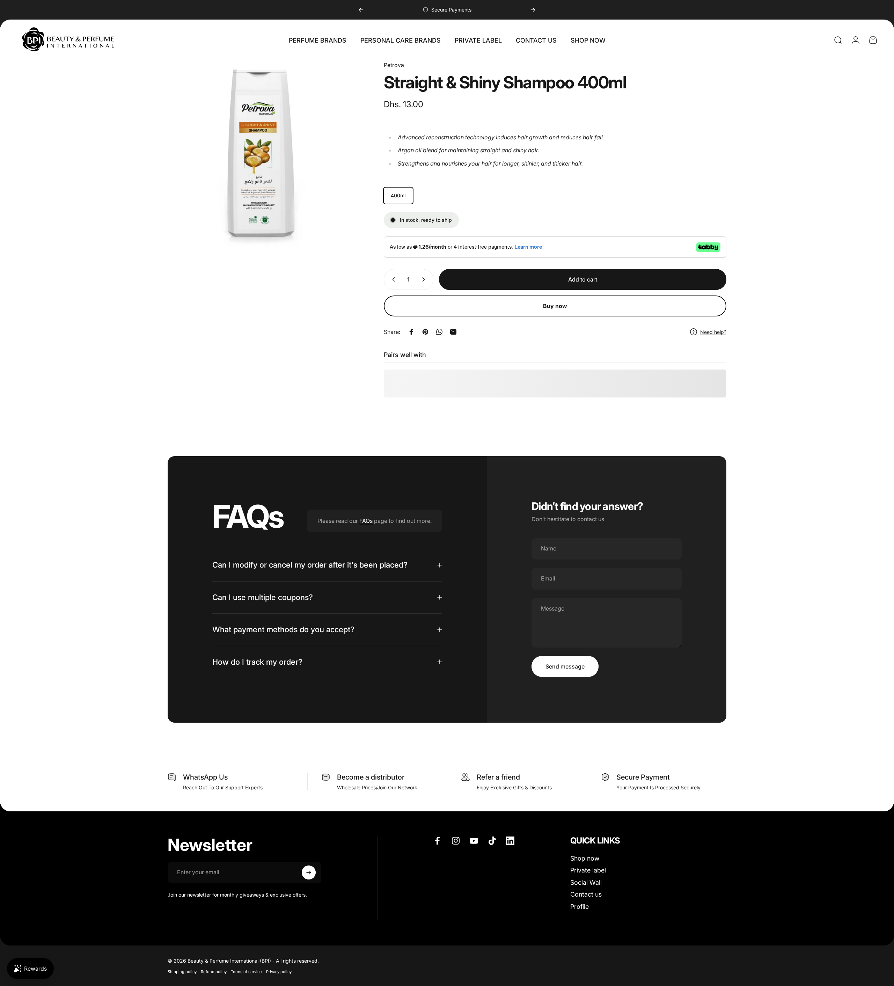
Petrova (394, 64)
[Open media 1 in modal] (260, 153)
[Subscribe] (309, 872)
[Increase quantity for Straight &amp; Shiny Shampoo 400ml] (425, 279)
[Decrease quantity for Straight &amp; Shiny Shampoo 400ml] (392, 279)
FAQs (366, 520)
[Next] (533, 10)
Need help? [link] (713, 332)
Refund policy (214, 971)
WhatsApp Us (205, 777)
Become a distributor (370, 777)
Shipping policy (182, 971)
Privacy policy (279, 971)
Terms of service (246, 971)
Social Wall (586, 882)
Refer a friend (498, 777)
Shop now (584, 858)
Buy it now (555, 305)
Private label (588, 870)
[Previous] (361, 10)
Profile (579, 906)
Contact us (586, 894)
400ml (398, 195)
